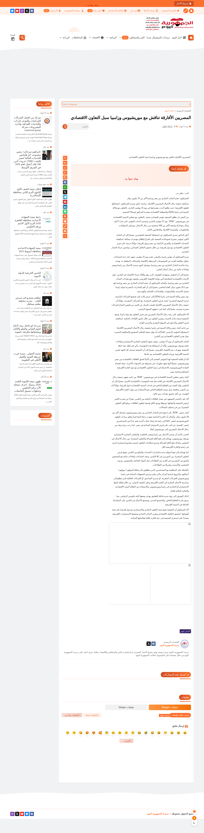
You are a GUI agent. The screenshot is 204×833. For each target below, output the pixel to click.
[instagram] (22, 11)
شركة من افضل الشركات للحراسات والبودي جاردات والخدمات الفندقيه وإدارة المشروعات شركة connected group (27, 123)
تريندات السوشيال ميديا (158, 37)
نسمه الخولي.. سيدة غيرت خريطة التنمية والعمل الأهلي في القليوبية (27, 356)
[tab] (170, 707)
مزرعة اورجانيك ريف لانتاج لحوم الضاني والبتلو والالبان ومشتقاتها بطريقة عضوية (27, 328)
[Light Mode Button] (194, 818)
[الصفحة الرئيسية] (191, 37)
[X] (27, 11)
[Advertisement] (102, 74)
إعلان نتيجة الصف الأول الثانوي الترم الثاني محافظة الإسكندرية (27, 192)
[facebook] (32, 11)
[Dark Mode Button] (194, 822)
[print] (65, 231)
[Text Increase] (65, 163)
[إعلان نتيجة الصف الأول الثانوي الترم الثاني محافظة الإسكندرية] (47, 192)
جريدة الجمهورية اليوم (158, 813)
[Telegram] (65, 197)
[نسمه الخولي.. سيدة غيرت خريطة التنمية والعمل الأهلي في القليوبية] (47, 357)
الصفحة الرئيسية (184, 110)
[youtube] (17, 11)
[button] (172, 609)
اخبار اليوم (177, 37)
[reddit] (65, 217)
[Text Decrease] (65, 173)
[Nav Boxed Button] (185, 10)
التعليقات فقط (91, 715)
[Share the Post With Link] (65, 177)
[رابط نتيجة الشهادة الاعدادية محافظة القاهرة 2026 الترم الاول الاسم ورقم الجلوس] (47, 220)
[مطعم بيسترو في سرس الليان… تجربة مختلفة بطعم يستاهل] (47, 301)
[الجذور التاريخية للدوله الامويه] (47, 276)
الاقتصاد (96, 37)
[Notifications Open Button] (191, 10)
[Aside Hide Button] (194, 811)
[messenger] (12, 11)
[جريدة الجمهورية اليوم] (175, 23)
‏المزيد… (126, 741)
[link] (150, 542)
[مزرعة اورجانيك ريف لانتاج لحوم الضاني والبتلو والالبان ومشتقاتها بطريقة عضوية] (47, 329)
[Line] (65, 212)
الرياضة (113, 37)
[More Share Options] (65, 236)
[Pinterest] (65, 202)
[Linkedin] (65, 207)
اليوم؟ (12, 35)
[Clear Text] (65, 126)
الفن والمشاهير (134, 37)
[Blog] (65, 226)
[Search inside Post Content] (65, 158)
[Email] (65, 221)
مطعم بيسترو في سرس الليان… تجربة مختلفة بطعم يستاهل (28, 300)
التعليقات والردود (71, 715)
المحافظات (77, 37)
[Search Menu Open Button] (22, 37)
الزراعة (66, 37)
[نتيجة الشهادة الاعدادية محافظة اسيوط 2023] (47, 251)
